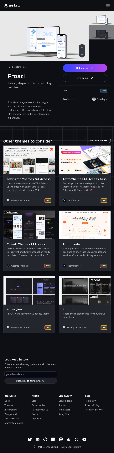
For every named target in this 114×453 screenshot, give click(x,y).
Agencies (36, 418)
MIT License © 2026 (48, 446)
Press (35, 414)
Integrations (11, 409)
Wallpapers (64, 409)
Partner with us (40, 409)
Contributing (65, 400)
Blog (34, 400)
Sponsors (64, 405)
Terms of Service (94, 409)
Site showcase (11, 418)
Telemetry (90, 400)
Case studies (38, 405)
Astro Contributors (71, 446)
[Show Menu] (108, 5)
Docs (7, 400)
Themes (8, 405)
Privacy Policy (92, 405)
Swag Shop (64, 414)
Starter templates (13, 422)
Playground (10, 414)
